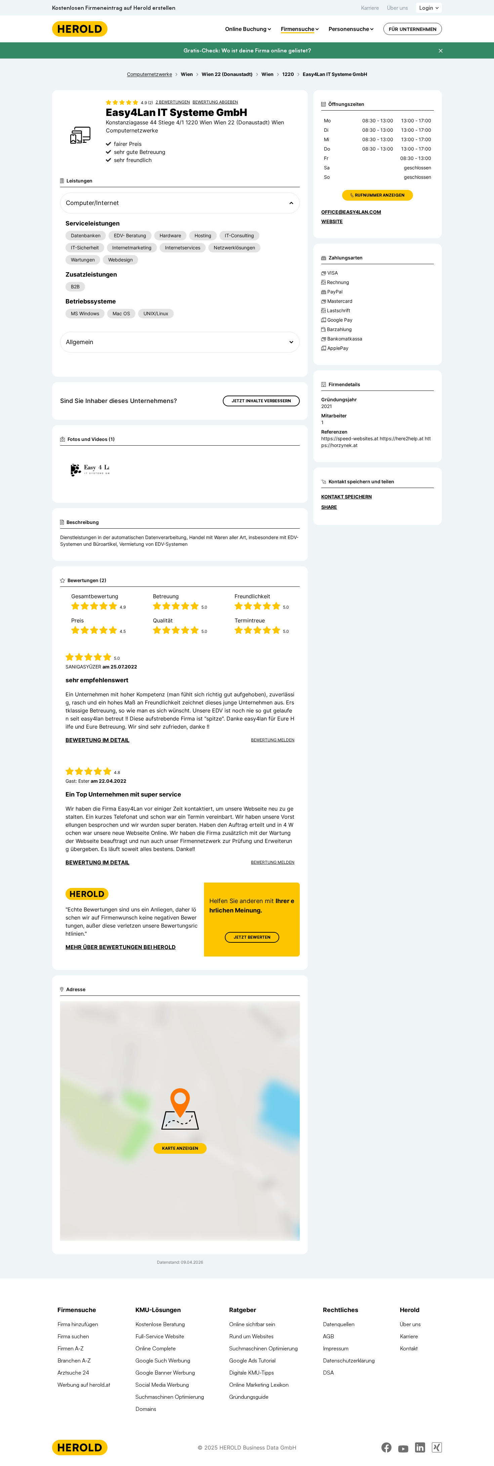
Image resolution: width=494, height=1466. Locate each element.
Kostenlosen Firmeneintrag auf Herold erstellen (113, 7)
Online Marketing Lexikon (259, 1384)
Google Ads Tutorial (252, 1360)
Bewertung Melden (272, 739)
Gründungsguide (249, 1396)
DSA (328, 1372)
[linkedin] (420, 1447)
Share (329, 507)
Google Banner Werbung (165, 1372)
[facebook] (386, 1447)
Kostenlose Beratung (160, 1324)
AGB (328, 1336)
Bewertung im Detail (97, 740)
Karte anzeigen (180, 1148)
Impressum (335, 1348)
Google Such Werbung (162, 1360)
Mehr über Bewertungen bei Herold (121, 947)
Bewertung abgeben (215, 102)
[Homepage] (80, 29)
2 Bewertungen (173, 102)
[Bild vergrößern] (103, 459)
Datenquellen (339, 1324)
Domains (145, 1409)
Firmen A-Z (70, 1348)
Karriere (370, 7)
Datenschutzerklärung (349, 1360)
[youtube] (403, 1447)
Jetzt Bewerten (252, 937)
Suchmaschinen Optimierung (169, 1396)
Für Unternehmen (413, 29)
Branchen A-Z (74, 1360)
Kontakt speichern (346, 496)
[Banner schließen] (441, 51)
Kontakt (409, 1348)
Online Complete (155, 1348)
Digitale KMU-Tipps (251, 1372)
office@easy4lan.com (351, 212)
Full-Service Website (159, 1336)
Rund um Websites (251, 1336)
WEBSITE (332, 221)
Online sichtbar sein (252, 1324)
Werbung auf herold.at (83, 1384)
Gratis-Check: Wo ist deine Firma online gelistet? (247, 50)
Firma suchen (73, 1336)
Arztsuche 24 (73, 1372)
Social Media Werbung (162, 1384)
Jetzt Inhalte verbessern (261, 400)
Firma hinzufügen (77, 1324)
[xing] (437, 1447)
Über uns (397, 7)
